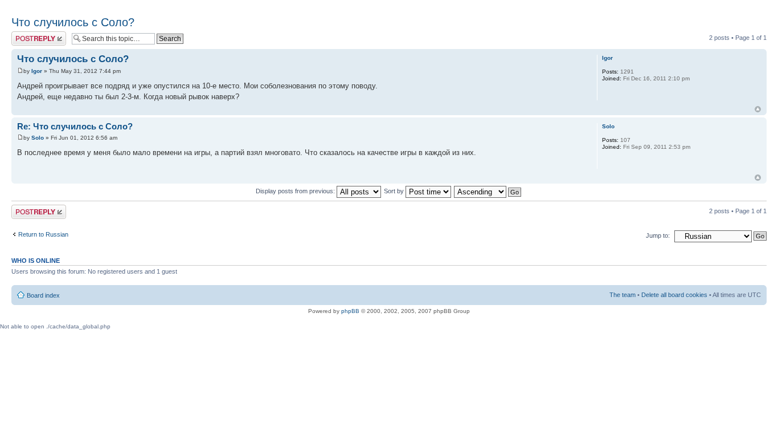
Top (758, 109)
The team (622, 294)
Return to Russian (43, 234)
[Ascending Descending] (488, 191)
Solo (37, 138)
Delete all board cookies (674, 294)
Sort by (395, 191)
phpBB (350, 311)
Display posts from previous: (296, 191)
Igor (36, 71)
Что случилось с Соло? (72, 22)
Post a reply (27, 34)
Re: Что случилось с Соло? (75, 126)
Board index (43, 295)
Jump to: (658, 235)
